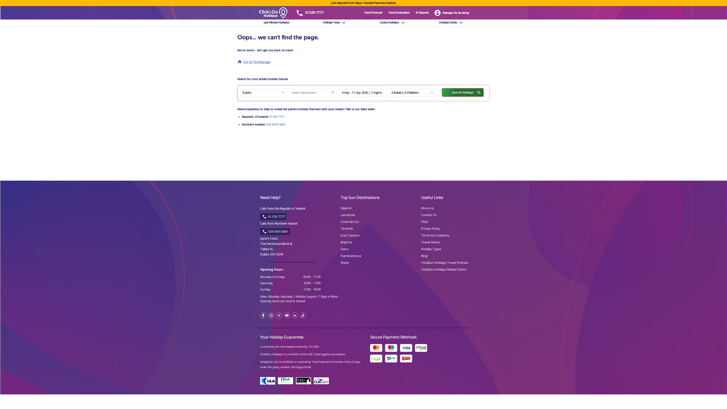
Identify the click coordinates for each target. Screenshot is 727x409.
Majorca (346, 242)
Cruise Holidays (389, 22)
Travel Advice (430, 242)
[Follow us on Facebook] (263, 315)
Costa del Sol (350, 222)
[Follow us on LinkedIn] (295, 315)
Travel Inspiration (399, 13)
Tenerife (347, 228)
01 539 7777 (276, 117)
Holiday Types (431, 249)
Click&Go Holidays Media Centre (443, 269)
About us (427, 208)
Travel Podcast (373, 13)
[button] (263, 93)
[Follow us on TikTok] (303, 315)
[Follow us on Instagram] (271, 315)
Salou (345, 249)
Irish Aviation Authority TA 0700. (299, 346)
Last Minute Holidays (276, 22)
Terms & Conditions (435, 235)
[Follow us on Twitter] (279, 315)
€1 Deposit (422, 13)
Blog (424, 256)
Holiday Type (331, 22)
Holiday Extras (448, 22)
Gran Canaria (350, 235)
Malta (345, 263)
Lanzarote (348, 215)
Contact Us (429, 215)
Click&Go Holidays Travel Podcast (444, 263)
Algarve (346, 208)
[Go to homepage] (277, 13)
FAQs (424, 222)
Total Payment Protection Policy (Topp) (336, 362)
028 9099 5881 (275, 124)
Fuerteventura (351, 256)
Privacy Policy (430, 228)
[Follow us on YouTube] (287, 315)
